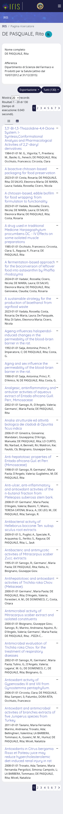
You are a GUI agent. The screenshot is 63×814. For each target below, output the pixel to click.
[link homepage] (12, 6)
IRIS (4, 26)
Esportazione (28, 90)
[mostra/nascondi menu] (59, 6)
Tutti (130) (50, 90)
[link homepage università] (40, 6)
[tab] (9, 121)
